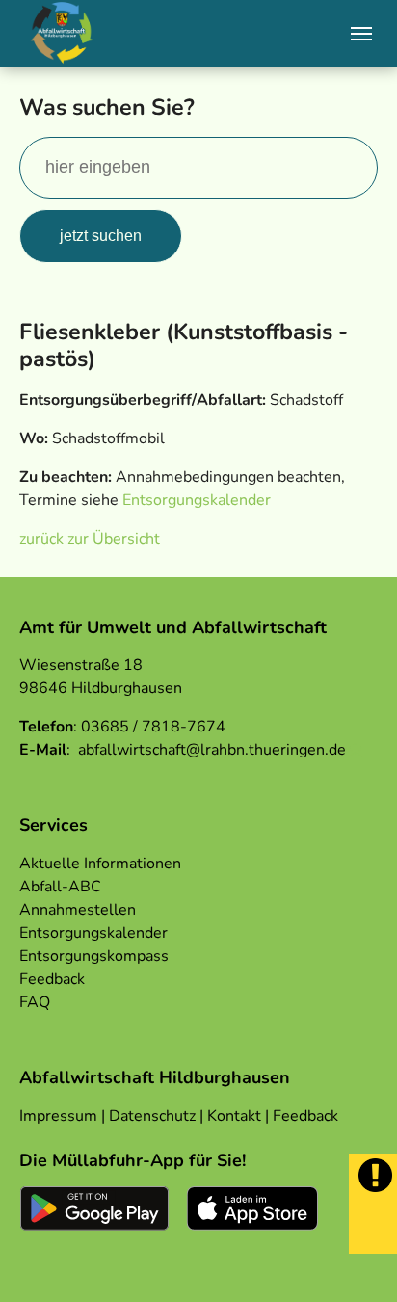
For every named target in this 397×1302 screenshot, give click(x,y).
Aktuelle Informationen (100, 863)
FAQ (34, 1002)
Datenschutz (152, 1116)
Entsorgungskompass (94, 956)
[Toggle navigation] (361, 33)
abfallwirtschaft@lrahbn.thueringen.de (212, 749)
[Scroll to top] (354, 1259)
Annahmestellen (77, 909)
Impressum (58, 1116)
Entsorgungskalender (196, 500)
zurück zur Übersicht (89, 538)
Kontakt (234, 1116)
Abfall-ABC (60, 886)
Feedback (52, 979)
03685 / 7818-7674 (153, 726)
